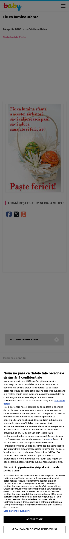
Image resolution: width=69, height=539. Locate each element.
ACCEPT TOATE (34, 519)
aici (50, 439)
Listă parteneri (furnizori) (17, 510)
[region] (34, 451)
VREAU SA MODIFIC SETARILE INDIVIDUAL (34, 529)
